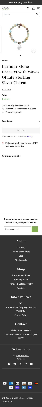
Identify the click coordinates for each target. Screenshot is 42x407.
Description (7, 121)
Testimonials (21, 260)
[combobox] (21, 14)
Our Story (21, 247)
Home (5, 60)
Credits (30, 398)
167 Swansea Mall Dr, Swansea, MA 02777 (21, 336)
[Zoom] (33, 50)
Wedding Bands (21, 279)
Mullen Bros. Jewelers (21, 330)
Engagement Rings (21, 275)
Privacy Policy (21, 315)
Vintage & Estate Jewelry (21, 284)
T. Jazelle (6, 89)
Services (21, 288)
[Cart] (33, 8)
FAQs (21, 303)
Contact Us (7, 401)
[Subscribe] (35, 229)
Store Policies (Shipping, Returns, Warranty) (21, 309)
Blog (21, 256)
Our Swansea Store (21, 251)
